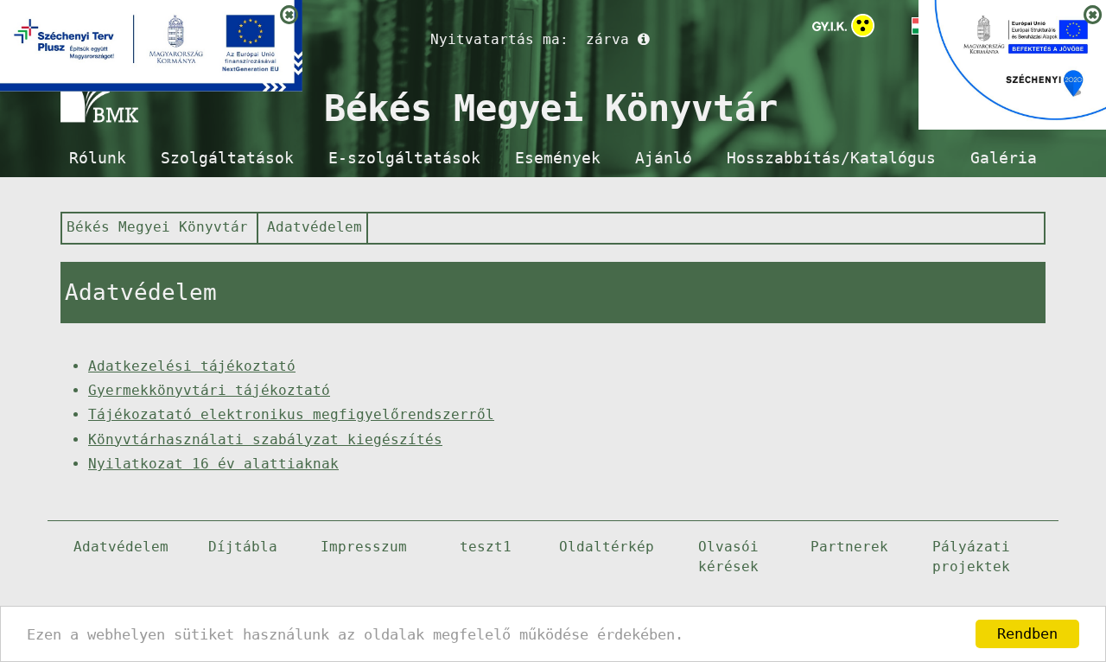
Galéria (1003, 158)
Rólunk (97, 158)
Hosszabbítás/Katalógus (831, 158)
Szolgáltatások (227, 158)
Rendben (1027, 633)
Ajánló (663, 158)
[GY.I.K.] (829, 26)
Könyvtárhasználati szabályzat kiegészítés (265, 439)
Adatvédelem (314, 227)
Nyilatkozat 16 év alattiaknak (213, 463)
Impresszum (364, 546)
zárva (607, 39)
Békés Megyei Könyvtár (157, 227)
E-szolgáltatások (404, 158)
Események (558, 158)
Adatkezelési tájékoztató (192, 366)
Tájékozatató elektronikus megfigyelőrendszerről (291, 414)
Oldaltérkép (606, 546)
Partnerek (849, 546)
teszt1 (486, 546)
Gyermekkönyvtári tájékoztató (209, 390)
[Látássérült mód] (862, 29)
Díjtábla (242, 546)
